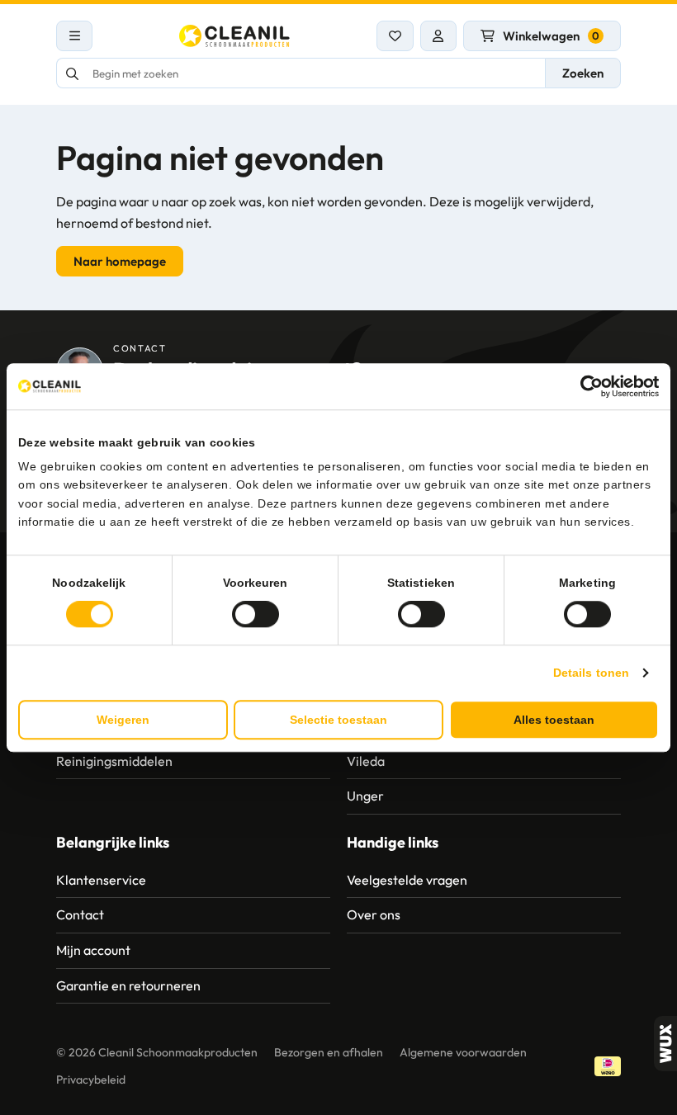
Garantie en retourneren (128, 985)
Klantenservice (101, 880)
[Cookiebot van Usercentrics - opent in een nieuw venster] (586, 386)
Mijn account (93, 950)
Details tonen (591, 672)
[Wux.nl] (665, 1043)
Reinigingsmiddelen (114, 761)
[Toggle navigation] (74, 36)
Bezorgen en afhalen (328, 1052)
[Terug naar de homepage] (234, 36)
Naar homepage (119, 261)
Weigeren (123, 719)
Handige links (392, 842)
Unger (365, 795)
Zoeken (583, 73)
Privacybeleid (90, 1079)
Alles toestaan (554, 719)
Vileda (366, 761)
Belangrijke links (112, 842)
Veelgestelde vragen (407, 880)
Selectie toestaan (338, 719)
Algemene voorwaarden (463, 1052)
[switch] (255, 614)
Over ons (373, 914)
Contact (80, 914)
